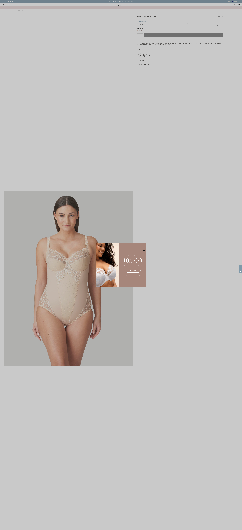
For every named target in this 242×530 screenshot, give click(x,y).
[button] (240, 269)
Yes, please (133, 270)
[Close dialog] (144, 250)
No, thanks (133, 274)
